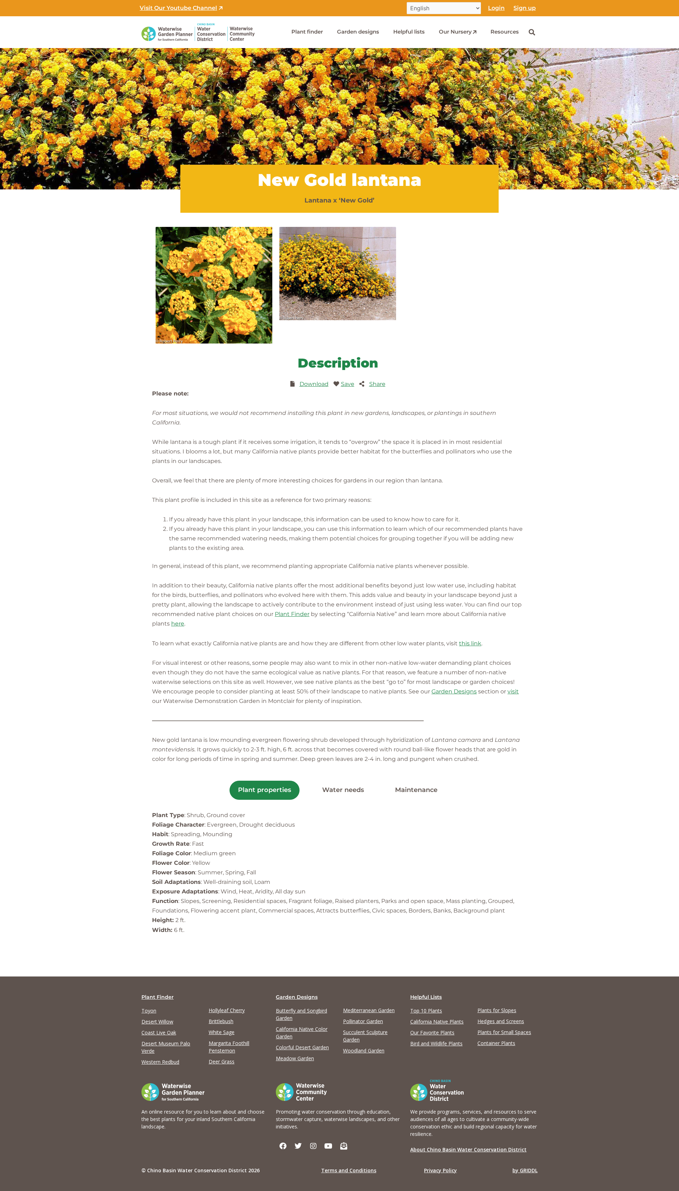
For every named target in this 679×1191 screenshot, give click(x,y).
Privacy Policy (440, 1170)
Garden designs (358, 31)
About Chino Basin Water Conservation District (468, 1149)
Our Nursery (455, 31)
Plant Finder (292, 614)
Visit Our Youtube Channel (178, 8)
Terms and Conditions (348, 1170)
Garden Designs (454, 691)
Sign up (524, 8)
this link (470, 643)
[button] (532, 32)
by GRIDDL (525, 1170)
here (177, 623)
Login (496, 8)
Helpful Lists (426, 997)
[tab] (265, 790)
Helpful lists (409, 31)
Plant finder (307, 31)
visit (513, 691)
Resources (505, 31)
